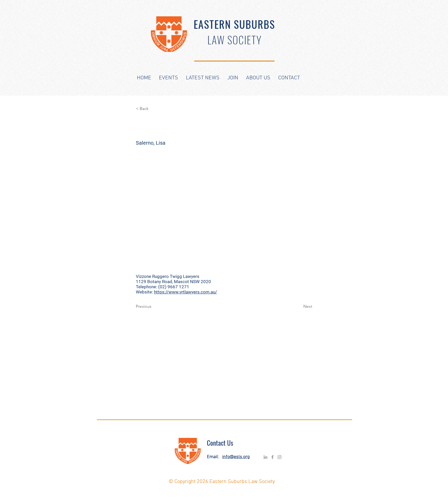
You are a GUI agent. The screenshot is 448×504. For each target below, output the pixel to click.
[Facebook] (272, 457)
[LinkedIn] (265, 457)
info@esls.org (236, 457)
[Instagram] (279, 457)
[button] (168, 78)
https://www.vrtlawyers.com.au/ (185, 292)
